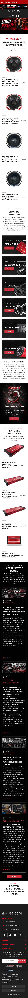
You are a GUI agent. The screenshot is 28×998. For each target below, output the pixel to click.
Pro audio (10, 306)
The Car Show (9, 754)
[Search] (13, 15)
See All (14, 876)
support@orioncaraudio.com (13, 925)
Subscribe (21, 960)
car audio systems (11, 682)
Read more (7, 658)
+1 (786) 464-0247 (10, 921)
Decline (13, 990)
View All (9, 248)
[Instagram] (9, 935)
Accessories (12, 348)
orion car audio (10, 604)
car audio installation (13, 820)
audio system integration (8, 679)
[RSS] (20, 935)
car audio (9, 602)
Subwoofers (12, 265)
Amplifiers (11, 244)
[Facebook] (4, 935)
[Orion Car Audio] (14, 11)
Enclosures (11, 327)
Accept (13, 986)
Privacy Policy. (6, 982)
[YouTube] (15, 935)
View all (14, 419)
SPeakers (10, 285)
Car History (10, 752)
